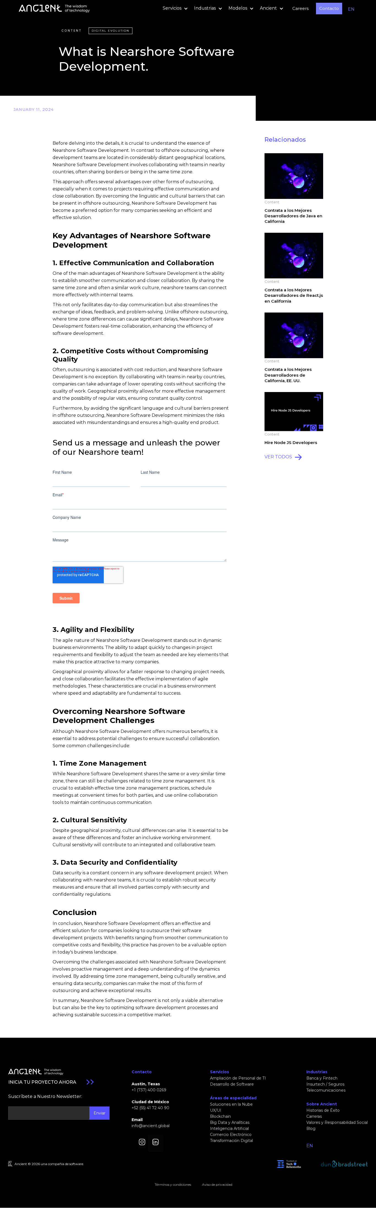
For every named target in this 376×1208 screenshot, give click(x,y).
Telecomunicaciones (325, 1090)
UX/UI (215, 1110)
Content (71, 30)
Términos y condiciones (173, 1184)
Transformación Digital (231, 1140)
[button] (173, 8)
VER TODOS (278, 456)
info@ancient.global (151, 1125)
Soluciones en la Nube (231, 1104)
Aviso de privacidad (217, 1184)
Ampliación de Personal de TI (238, 1078)
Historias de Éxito (323, 1110)
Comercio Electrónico (231, 1134)
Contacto (329, 8)
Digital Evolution (110, 30)
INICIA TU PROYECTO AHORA (42, 1082)
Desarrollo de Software (232, 1084)
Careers (300, 8)
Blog (310, 1128)
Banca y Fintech (321, 1078)
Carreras (314, 1116)
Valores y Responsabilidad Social (337, 1122)
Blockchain (220, 1116)
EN (351, 9)
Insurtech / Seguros (325, 1084)
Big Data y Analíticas (229, 1122)
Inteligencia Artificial (229, 1128)
